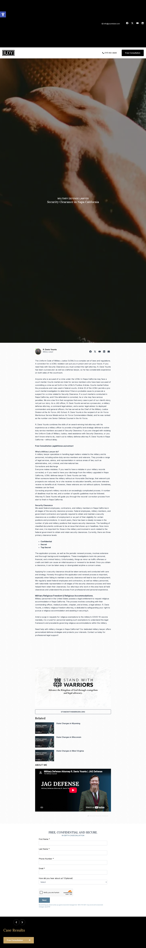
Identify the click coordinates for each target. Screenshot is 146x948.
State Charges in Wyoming (68, 723)
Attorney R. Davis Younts (46, 496)
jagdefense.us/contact (62, 446)
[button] (3, 14)
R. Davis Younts (50, 349)
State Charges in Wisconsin (68, 737)
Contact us (92, 632)
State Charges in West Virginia (70, 751)
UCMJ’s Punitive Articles (78, 385)
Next (44, 900)
